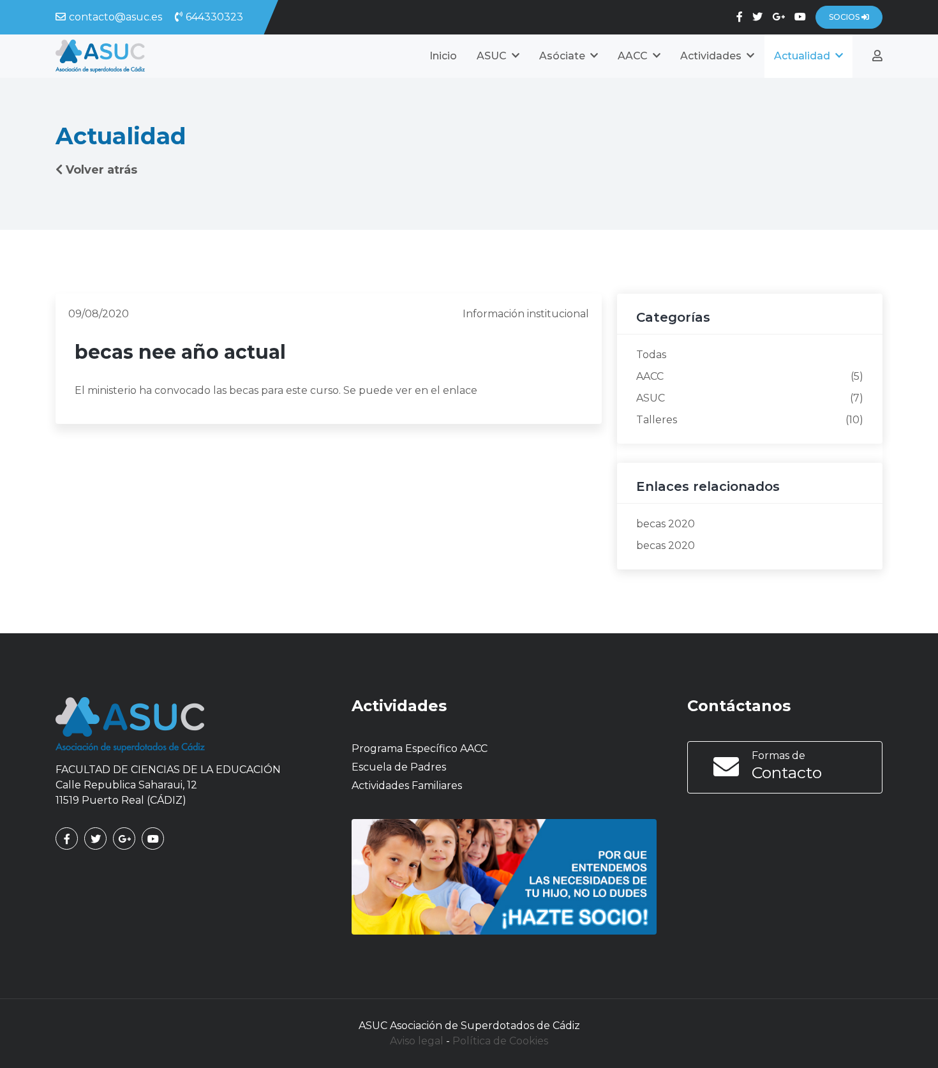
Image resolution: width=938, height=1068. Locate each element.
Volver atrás (101, 170)
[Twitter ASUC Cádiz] (757, 17)
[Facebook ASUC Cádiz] (739, 17)
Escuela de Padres (399, 767)
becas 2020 (665, 524)
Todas (651, 355)
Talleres (656, 420)
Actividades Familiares (407, 785)
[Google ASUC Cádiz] (778, 17)
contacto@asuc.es (115, 17)
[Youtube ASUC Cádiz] (800, 17)
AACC (650, 376)
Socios (845, 17)
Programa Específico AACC (420, 748)
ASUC (650, 398)
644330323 (214, 17)
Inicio (443, 56)
